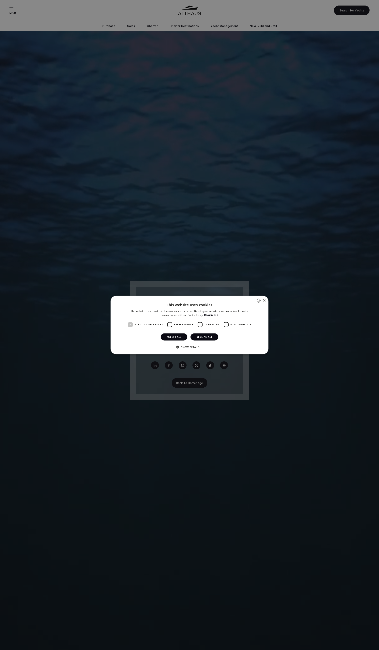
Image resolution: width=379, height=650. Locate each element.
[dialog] (189, 325)
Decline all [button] (204, 336)
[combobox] (259, 301)
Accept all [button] (174, 336)
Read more (211, 315)
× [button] (264, 300)
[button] (189, 347)
